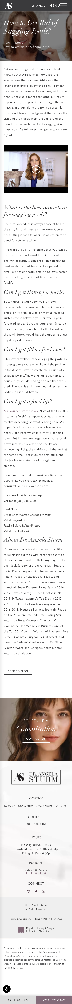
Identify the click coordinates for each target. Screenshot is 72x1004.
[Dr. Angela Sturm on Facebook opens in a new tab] (36, 892)
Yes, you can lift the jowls (21, 411)
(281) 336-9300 (26, 501)
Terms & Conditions (20, 919)
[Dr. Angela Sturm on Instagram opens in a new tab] (28, 892)
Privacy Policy (42, 919)
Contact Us (36, 738)
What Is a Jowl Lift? (15, 520)
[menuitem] (28, 891)
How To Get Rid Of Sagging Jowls (27, 47)
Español (38, 5)
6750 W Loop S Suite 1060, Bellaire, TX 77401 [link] (36, 805)
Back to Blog (18, 671)
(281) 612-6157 (13, 967)
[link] (36, 820)
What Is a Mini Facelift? (17, 531)
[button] (7, 989)
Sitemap (58, 919)
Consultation (36, 726)
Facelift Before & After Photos (22, 525)
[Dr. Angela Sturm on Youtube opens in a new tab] (43, 892)
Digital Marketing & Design (40, 930)
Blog (18, 43)
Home (7, 43)
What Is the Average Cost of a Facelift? (27, 514)
